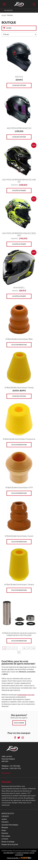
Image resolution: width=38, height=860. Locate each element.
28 (33, 648)
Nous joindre (19, 723)
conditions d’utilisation (22, 852)
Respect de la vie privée (10, 844)
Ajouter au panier (19, 190)
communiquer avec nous (26, 695)
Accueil (4, 15)
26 (24, 648)
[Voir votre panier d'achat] (34, 4)
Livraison (5, 839)
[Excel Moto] (19, 4)
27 (29, 648)
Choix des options (19, 85)
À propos (6, 781)
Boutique (5, 827)
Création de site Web (12, 858)
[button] (4, 4)
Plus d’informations (19, 345)
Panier (4, 830)
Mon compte (6, 836)
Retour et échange (8, 842)
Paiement (5, 833)
